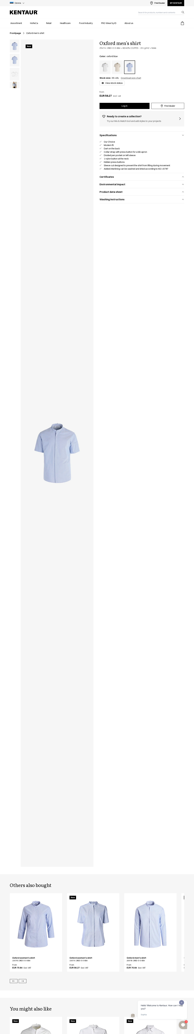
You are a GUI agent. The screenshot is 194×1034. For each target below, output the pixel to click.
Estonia (18, 3)
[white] (105, 67)
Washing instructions (112, 199)
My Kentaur (176, 3)
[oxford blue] (129, 67)
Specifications (108, 135)
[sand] (117, 67)
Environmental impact (112, 184)
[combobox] (159, 12)
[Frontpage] (24, 12)
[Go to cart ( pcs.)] (182, 23)
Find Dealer (159, 3)
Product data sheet (111, 191)
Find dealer (169, 106)
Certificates (107, 176)
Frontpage (15, 33)
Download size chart (131, 78)
